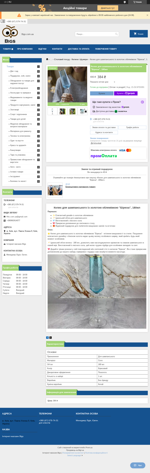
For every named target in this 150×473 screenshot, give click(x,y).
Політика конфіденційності (96, 453)
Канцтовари (15, 150)
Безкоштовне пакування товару (80, 186)
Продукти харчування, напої (22, 105)
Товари (7, 49)
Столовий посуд (62, 59)
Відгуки (42, 49)
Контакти (57, 49)
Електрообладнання (19, 88)
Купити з (121, 93)
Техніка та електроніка (20, 136)
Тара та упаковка (17, 155)
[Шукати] (116, 34)
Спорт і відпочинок (18, 114)
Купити (102, 93)
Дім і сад (14, 71)
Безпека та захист (18, 181)
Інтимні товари (16, 172)
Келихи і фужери (80, 59)
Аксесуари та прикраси (20, 93)
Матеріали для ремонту (20, 131)
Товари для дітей (17, 119)
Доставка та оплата (78, 49)
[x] (50, 338)
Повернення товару (106, 49)
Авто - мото (15, 167)
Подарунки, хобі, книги (20, 76)
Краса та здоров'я (18, 145)
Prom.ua (89, 448)
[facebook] (47, 338)
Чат (140, 465)
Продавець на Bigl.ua (75, 450)
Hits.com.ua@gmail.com (16, 217)
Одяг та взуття (16, 141)
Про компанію (25, 49)
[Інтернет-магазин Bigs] (10, 34)
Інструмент (15, 176)
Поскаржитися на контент (73, 453)
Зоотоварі (14, 110)
